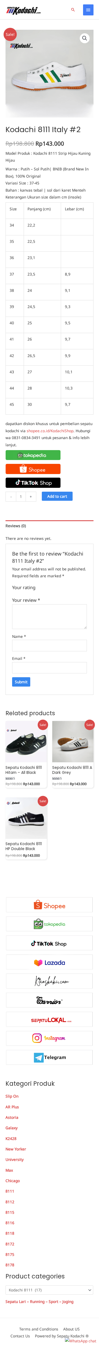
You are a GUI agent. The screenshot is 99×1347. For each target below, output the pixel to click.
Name (19, 636)
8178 (10, 1264)
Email (19, 658)
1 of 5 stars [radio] (40, 588)
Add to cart (57, 496)
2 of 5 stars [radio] (45, 588)
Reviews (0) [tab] (16, 525)
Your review (26, 600)
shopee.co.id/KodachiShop (50, 430)
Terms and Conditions (38, 1329)
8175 (10, 1254)
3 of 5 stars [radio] (51, 588)
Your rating (23, 587)
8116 (10, 1222)
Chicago (13, 1180)
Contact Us (20, 1335)
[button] (73, 9)
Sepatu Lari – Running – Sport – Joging (39, 1301)
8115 (10, 1212)
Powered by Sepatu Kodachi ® (62, 1335)
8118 (10, 1233)
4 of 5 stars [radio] (56, 588)
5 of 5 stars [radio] (62, 588)
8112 (10, 1201)
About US (71, 1329)
